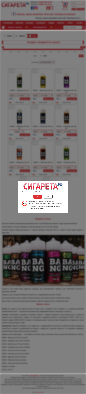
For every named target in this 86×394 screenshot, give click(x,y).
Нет (48, 196)
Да (37, 196)
